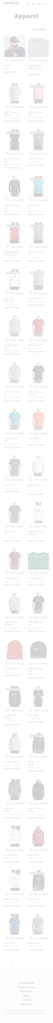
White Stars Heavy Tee (35, 623)
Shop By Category (26, 987)
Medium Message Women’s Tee (11, 253)
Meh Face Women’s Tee (35, 253)
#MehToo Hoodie (11, 899)
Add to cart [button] (10, 72)
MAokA (7, 65)
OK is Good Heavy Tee (11, 393)
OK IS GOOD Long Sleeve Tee (35, 532)
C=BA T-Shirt (33, 715)
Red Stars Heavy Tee (10, 346)
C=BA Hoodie (33, 899)
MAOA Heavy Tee (35, 345)
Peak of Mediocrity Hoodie (35, 809)
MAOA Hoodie (34, 855)
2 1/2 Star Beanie (11, 669)
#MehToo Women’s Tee (36, 113)
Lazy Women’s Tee (35, 298)
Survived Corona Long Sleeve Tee (34, 66)
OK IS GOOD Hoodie (9, 809)
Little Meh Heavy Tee (10, 532)
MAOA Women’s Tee (34, 206)
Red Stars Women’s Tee (12, 160)
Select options (12, 121)
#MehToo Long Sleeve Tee (10, 113)
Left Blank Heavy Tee (34, 486)
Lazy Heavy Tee (10, 485)
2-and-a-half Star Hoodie (11, 716)
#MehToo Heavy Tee (10, 439)
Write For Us (26, 991)
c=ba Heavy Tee (34, 438)
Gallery (26, 1000)
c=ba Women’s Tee (35, 159)
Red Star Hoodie (10, 855)
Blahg (26, 995)
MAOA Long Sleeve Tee (11, 206)
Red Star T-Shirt (34, 943)
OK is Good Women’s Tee (9, 299)
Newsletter (26, 1004)
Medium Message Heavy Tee (35, 393)
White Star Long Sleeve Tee (10, 623)
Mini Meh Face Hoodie (33, 763)
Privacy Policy (26, 983)
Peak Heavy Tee (10, 578)
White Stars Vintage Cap (35, 670)
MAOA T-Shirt (9, 943)
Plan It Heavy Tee (35, 578)
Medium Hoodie (10, 762)
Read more (33, 74)
